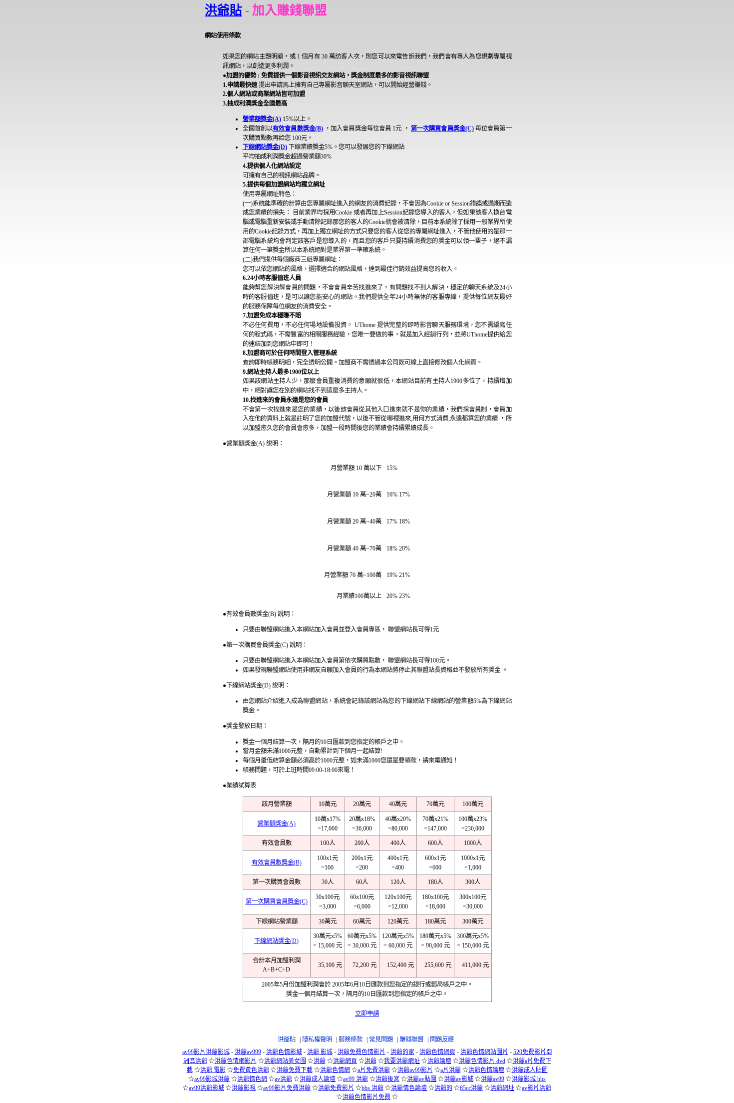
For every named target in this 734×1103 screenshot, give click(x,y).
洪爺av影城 (458, 1079)
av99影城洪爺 (212, 1079)
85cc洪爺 (471, 1088)
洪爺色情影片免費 (366, 1097)
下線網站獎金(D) (265, 147)
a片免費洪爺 (374, 1070)
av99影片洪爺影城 (206, 1052)
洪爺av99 (492, 1079)
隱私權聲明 (317, 1039)
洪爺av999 (248, 1052)
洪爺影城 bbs (529, 1079)
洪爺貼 (223, 10)
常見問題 (381, 1039)
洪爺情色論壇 (409, 1088)
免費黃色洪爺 (251, 1070)
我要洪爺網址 (402, 1061)
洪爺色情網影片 (236, 1061)
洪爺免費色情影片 (361, 1052)
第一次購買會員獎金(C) (442, 128)
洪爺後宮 (387, 1079)
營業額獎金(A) (262, 119)
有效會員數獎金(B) (298, 128)
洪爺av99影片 (415, 1070)
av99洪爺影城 (206, 1088)
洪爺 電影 (213, 1070)
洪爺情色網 (252, 1079)
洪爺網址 (502, 1088)
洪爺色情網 (335, 1070)
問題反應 (442, 1039)
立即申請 (367, 1013)
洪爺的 (443, 1088)
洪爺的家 (402, 1052)
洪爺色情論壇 (486, 1070)
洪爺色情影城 (284, 1052)
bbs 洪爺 (372, 1088)
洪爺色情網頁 (437, 1052)
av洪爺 (283, 1079)
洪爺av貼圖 (421, 1079)
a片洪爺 (450, 1070)
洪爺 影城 (320, 1052)
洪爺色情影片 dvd (482, 1061)
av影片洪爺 (536, 1088)
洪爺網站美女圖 (285, 1061)
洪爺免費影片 (336, 1088)
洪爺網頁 (345, 1061)
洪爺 (320, 1061)
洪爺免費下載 (295, 1070)
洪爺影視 (244, 1088)
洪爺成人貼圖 (530, 1070)
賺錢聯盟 (411, 1039)
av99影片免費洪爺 (287, 1088)
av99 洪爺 (355, 1079)
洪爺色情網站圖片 (484, 1052)
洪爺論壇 (439, 1061)
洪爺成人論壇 (318, 1079)
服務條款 (351, 1039)
